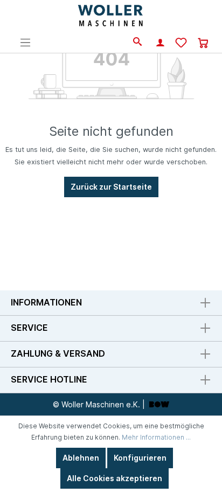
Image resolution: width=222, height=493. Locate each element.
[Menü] (25, 42)
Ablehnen (81, 457)
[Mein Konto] (160, 44)
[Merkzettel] (181, 43)
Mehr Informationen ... (156, 437)
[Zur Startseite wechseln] (111, 16)
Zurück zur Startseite (111, 186)
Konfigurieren (140, 457)
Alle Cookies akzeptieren (114, 478)
